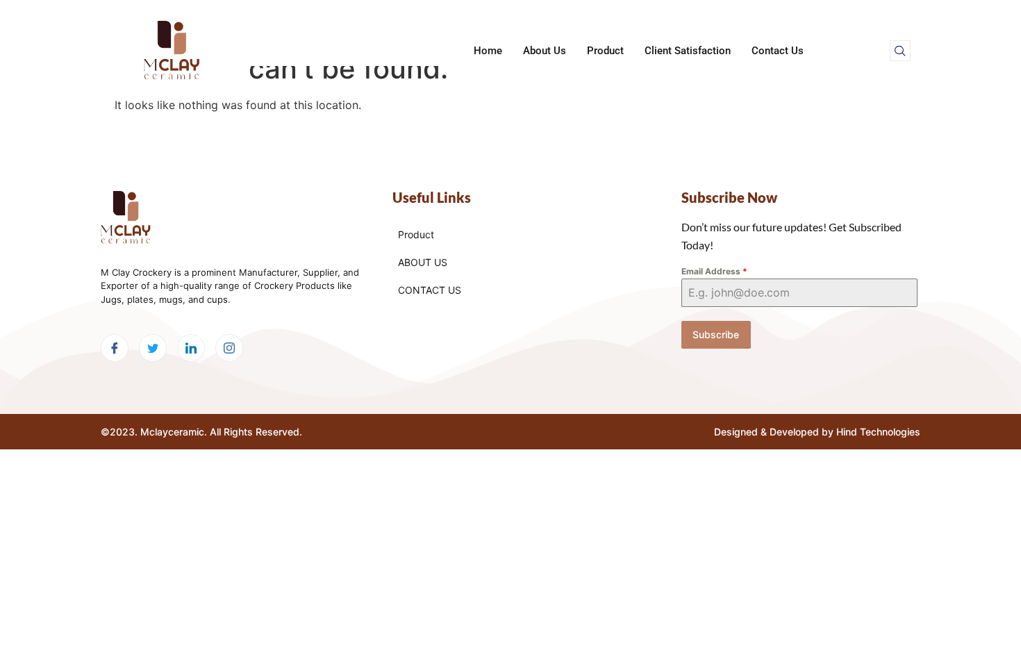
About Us (544, 50)
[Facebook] (114, 348)
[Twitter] (153, 348)
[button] (900, 50)
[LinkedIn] (191, 348)
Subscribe (715, 334)
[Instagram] (229, 348)
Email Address (714, 271)
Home (488, 50)
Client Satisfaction (688, 50)
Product (605, 50)
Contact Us (778, 50)
